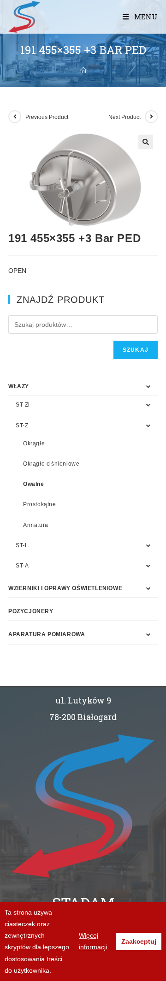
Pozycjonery (30, 611)
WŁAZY (18, 386)
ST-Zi (23, 405)
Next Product (124, 117)
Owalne (33, 484)
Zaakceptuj (138, 941)
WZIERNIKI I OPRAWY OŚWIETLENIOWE (65, 588)
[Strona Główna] (83, 70)
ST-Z (22, 425)
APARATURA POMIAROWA (46, 634)
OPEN (17, 270)
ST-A (22, 565)
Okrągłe (34, 443)
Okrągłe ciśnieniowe (51, 464)
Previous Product (46, 117)
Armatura (35, 525)
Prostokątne (39, 504)
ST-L (22, 545)
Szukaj (135, 350)
